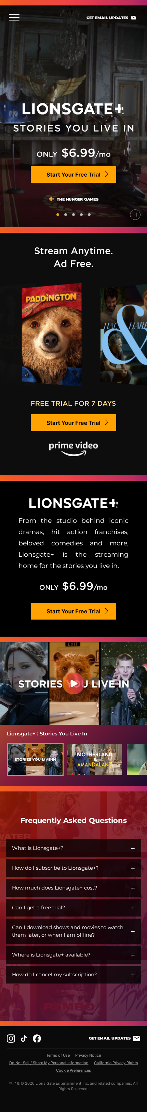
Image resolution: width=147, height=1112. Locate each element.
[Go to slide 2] (65, 214)
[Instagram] (11, 1038)
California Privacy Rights (116, 1062)
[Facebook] (37, 1038)
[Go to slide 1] (57, 214)
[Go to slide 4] (81, 214)
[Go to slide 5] (89, 214)
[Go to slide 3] (73, 214)
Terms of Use (58, 1055)
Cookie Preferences (73, 1070)
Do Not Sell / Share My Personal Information (49, 1062)
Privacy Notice (88, 1055)
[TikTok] (24, 1038)
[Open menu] (16, 17)
